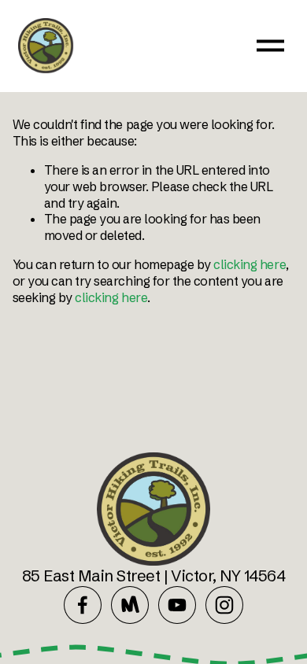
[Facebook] (83, 605)
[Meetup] (130, 605)
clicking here (249, 264)
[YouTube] (177, 605)
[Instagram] (224, 605)
